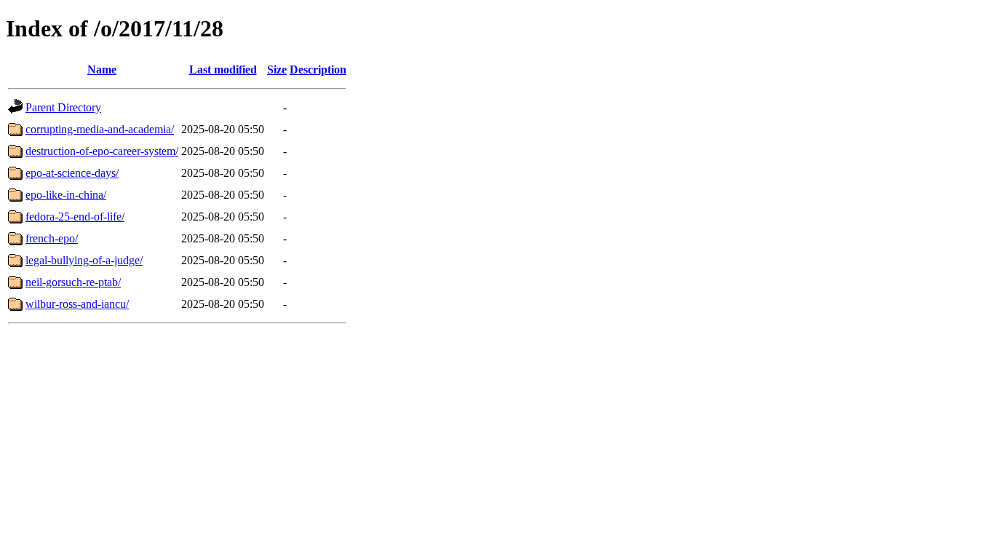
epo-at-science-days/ (72, 173)
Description (318, 69)
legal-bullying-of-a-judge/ (84, 260)
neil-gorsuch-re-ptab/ (73, 282)
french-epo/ (51, 238)
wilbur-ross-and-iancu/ (77, 304)
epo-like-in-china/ (65, 195)
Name (101, 69)
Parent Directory (63, 107)
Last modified (223, 69)
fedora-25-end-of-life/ (74, 216)
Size (277, 69)
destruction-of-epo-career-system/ (101, 151)
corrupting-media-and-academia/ (99, 129)
